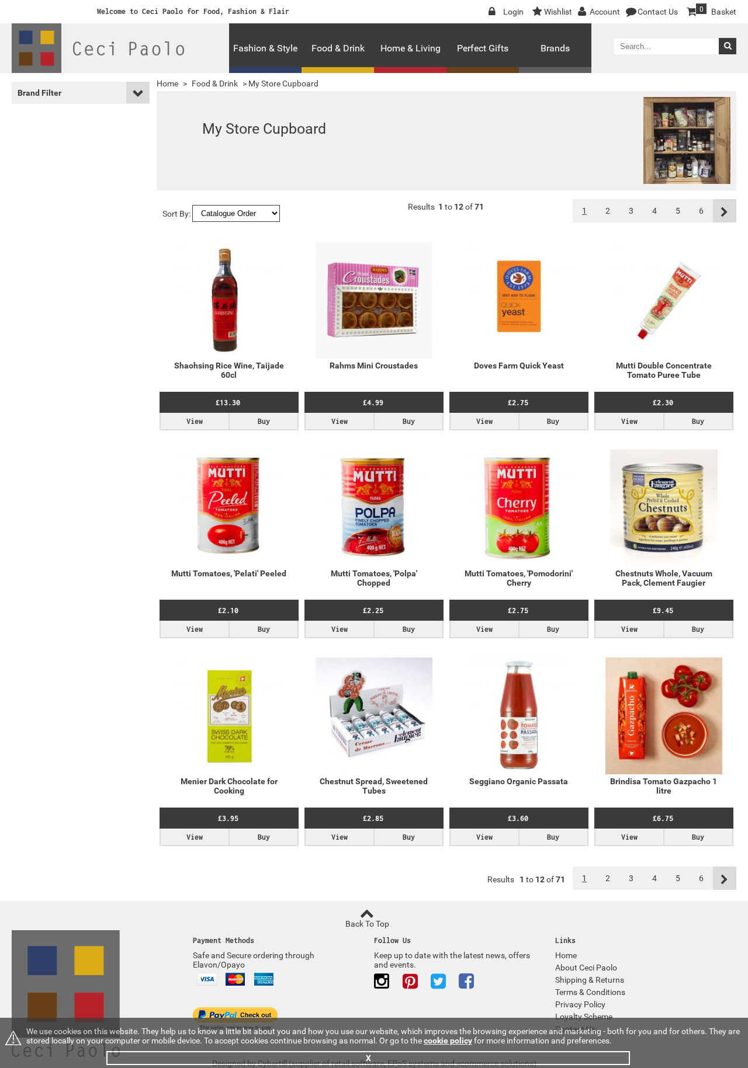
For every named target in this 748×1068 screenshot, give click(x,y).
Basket (717, 10)
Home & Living (410, 48)
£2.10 (228, 610)
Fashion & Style (265, 48)
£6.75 (663, 818)
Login (513, 11)
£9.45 (663, 610)
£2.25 (373, 610)
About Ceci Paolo (586, 967)
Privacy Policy (580, 1004)
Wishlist (558, 11)
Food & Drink (338, 48)
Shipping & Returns (589, 979)
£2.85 (373, 818)
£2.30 (663, 402)
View (194, 421)
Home (167, 83)
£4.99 (373, 402)
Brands (555, 48)
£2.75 (518, 402)
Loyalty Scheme (583, 1016)
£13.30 (228, 402)
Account (605, 11)
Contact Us (658, 11)
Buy (264, 421)
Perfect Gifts (482, 48)
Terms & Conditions (590, 992)
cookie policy (448, 1040)
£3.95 (228, 818)
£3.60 (518, 818)
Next (724, 210)
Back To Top (367, 923)
